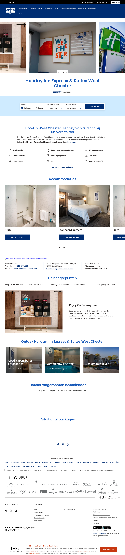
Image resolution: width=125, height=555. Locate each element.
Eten (56, 9)
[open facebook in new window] (57, 445)
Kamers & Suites (36, 9)
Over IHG (37, 509)
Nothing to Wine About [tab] (60, 285)
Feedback (96, 523)
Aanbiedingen (23, 9)
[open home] (2, 470)
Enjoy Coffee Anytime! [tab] (14, 285)
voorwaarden (33, 551)
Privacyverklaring (34, 553)
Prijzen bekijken (94, 106)
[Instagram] (16, 510)
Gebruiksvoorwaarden (100, 509)
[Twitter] (11, 510)
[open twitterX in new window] (67, 445)
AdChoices (96, 512)
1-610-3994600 (21, 266)
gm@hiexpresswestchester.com (24, 268)
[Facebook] (6, 510)
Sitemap (95, 520)
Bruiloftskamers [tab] (80, 285)
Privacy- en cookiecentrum (101, 515)
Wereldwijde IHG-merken (42, 515)
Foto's (21, 13)
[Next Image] (66, 72)
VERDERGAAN (108, 549)
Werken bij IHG (38, 512)
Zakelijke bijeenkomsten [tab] (106, 285)
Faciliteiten (48, 9)
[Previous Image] (59, 72)
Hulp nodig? (13, 2)
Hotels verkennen (69, 509)
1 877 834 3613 (28, 529)
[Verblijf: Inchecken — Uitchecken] (32, 108)
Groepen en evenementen (87, 9)
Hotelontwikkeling (39, 518)
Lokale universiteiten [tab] (36, 285)
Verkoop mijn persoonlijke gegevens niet (105, 517)
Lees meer (71, 142)
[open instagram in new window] (62, 445)
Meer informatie (99, 533)
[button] (115, 2)
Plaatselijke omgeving (68, 9)
